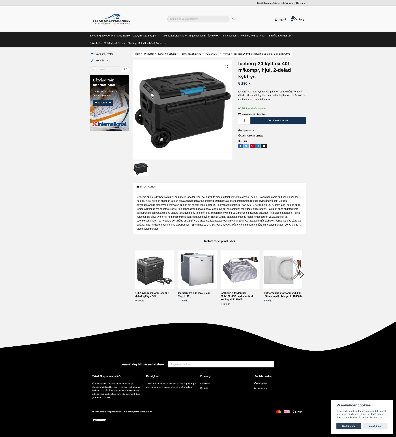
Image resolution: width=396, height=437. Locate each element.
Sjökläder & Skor (113, 43)
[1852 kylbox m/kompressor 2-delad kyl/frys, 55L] (155, 269)
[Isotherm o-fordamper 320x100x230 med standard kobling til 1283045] (241, 269)
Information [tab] (147, 187)
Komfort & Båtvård (167, 54)
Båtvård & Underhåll (280, 35)
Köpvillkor (205, 383)
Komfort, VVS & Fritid (252, 35)
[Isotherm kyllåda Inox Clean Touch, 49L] (198, 269)
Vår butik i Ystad (105, 54)
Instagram (261, 388)
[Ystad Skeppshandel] (111, 19)
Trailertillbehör (228, 35)
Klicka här (101, 102)
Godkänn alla (348, 426)
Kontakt (204, 388)
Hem (137, 54)
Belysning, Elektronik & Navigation (109, 35)
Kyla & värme (212, 54)
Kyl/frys (226, 54)
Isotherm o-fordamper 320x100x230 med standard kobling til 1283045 (237, 296)
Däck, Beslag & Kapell (144, 35)
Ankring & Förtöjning (173, 35)
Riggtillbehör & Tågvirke (202, 35)
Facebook (262, 383)
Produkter (149, 54)
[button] (302, 274)
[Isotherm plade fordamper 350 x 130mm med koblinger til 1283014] (283, 269)
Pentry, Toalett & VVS (191, 54)
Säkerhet (95, 43)
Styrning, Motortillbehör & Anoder (145, 43)
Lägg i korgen (280, 120)
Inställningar (375, 426)
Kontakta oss (103, 60)
